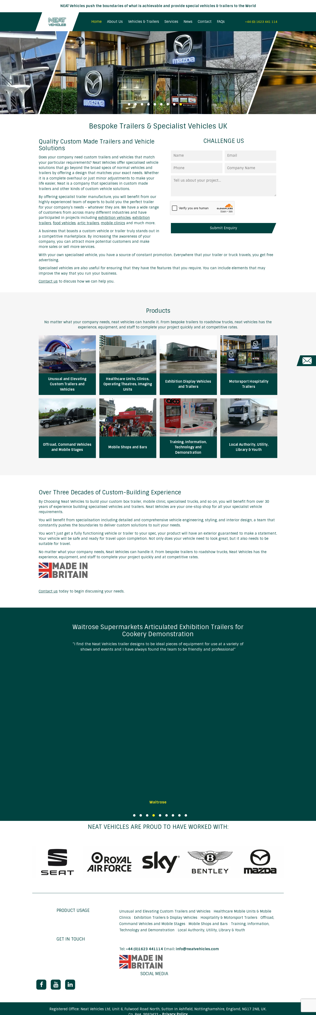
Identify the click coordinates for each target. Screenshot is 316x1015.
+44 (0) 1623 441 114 (261, 22)
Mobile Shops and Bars (209, 924)
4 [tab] (148, 104)
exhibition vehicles (114, 217)
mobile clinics (113, 223)
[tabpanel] (158, 72)
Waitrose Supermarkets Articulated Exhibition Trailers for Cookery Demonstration (158, 630)
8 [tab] (174, 104)
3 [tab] (142, 104)
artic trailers (88, 223)
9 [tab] (180, 104)
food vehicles (64, 223)
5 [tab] (155, 104)
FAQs (221, 21)
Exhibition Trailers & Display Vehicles (166, 917)
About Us (115, 21)
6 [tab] (161, 104)
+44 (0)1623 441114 (144, 949)
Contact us (48, 281)
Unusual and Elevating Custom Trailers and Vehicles (165, 911)
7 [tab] (167, 104)
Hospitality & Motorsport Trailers (229, 917)
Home (96, 21)
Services (171, 21)
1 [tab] (129, 104)
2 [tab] (135, 104)
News (188, 21)
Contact (205, 21)
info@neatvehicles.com (197, 949)
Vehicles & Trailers (143, 21)
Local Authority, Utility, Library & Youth (211, 930)
